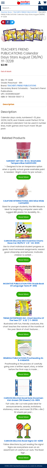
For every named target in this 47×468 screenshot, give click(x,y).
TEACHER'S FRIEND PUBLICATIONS (25, 12)
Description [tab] (8, 104)
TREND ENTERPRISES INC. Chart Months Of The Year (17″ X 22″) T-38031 (23, 319)
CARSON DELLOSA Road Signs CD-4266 (23, 440)
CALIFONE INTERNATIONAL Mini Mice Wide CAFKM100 (23, 201)
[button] (42, 30)
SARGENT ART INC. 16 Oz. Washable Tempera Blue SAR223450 (23, 162)
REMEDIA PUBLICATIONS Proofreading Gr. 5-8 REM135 (23, 359)
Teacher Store (6, 12)
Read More (23, 177)
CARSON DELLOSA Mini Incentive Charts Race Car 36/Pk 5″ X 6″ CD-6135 (23, 241)
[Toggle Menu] (3, 3)
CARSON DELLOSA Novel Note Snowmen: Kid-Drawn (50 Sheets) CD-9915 (23, 399)
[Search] (42, 8)
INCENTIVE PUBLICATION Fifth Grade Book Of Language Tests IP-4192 (23, 284)
